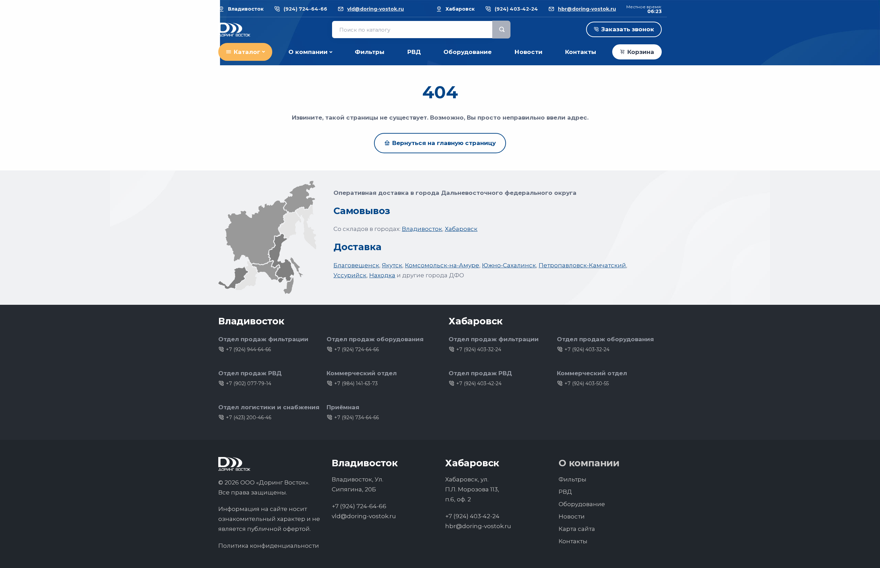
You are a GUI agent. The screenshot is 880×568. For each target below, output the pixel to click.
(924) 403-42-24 (516, 9)
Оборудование (467, 51)
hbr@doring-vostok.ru (587, 9)
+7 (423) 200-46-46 (248, 417)
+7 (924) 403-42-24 (479, 383)
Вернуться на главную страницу (444, 143)
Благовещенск (356, 265)
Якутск (392, 265)
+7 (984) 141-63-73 (356, 383)
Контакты (580, 51)
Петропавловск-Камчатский (582, 265)
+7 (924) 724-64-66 (356, 349)
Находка (382, 275)
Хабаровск (461, 228)
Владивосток (422, 228)
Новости (528, 51)
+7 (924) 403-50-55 (586, 383)
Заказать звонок (627, 29)
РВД (414, 51)
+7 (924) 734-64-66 (356, 417)
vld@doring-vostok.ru (375, 9)
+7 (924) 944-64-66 (248, 349)
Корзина (640, 51)
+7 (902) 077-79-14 (248, 383)
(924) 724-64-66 (305, 9)
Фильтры (369, 51)
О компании (308, 51)
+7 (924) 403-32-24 (478, 349)
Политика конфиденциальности (268, 545)
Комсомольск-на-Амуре (442, 265)
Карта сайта (577, 528)
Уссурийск (349, 275)
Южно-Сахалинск (509, 265)
